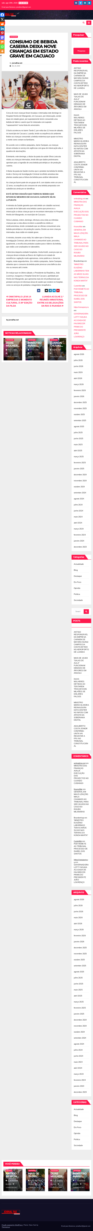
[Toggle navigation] (88, 23)
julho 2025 (78, 432)
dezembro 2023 (80, 547)
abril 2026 (78, 378)
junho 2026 (78, 366)
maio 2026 (78, 372)
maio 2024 (78, 517)
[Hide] (1, 56)
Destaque (78, 576)
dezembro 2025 (80, 402)
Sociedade (13, 36)
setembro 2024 (80, 493)
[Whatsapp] (2, 46)
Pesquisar (78, 35)
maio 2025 (78, 445)
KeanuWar (78, 227)
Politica (77, 594)
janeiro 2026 (79, 396)
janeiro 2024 (79, 541)
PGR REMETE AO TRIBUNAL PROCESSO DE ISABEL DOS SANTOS (81, 295)
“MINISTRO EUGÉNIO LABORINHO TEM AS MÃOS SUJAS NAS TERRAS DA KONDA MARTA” (81, 827)
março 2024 (79, 529)
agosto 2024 (79, 499)
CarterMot (78, 286)
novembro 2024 (80, 481)
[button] (83, 23)
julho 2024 (78, 505)
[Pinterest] (2, 33)
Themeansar (6, 1227)
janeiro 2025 (79, 469)
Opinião (77, 588)
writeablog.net (79, 199)
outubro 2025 (79, 414)
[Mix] (2, 42)
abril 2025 (78, 451)
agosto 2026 (79, 354)
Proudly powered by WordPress (12, 1225)
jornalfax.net (17, 63)
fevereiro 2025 (80, 463)
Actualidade (79, 564)
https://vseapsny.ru (81, 307)
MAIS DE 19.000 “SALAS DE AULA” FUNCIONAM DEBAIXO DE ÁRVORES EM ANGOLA (81, 101)
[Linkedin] (2, 28)
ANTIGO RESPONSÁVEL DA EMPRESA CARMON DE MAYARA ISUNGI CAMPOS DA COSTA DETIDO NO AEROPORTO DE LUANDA (81, 78)
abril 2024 (78, 523)
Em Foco (77, 582)
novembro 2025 (80, 408)
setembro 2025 (80, 420)
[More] (2, 51)
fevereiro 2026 (80, 390)
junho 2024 (78, 511)
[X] (2, 19)
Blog (76, 570)
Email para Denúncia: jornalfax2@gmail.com (16, 7)
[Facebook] (2, 15)
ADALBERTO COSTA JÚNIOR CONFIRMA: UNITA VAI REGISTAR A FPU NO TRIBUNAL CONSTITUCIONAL (81, 172)
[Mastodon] (2, 37)
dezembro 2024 (80, 475)
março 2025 (79, 457)
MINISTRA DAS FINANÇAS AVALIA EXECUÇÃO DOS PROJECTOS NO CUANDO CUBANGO (81, 211)
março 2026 (79, 384)
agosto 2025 (79, 426)
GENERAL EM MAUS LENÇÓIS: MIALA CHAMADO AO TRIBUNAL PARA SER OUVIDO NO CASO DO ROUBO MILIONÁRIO (81, 243)
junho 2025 (78, 439)
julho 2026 (78, 360)
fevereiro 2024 (80, 535)
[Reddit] (2, 24)
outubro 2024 (79, 487)
